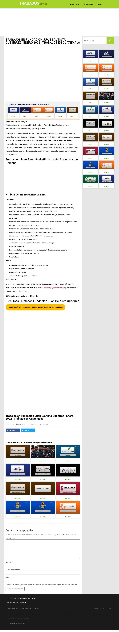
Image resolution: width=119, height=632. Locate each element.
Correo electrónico (13, 569)
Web (7, 577)
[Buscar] (110, 40)
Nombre (9, 562)
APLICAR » (90, 61)
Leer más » (18, 461)
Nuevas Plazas (13, 608)
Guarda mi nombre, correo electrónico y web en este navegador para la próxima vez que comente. (42, 584)
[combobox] (94, 40)
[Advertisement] (59, 22)
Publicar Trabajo (26, 608)
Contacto (36, 608)
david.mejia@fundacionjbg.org (55, 288)
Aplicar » (13, 116)
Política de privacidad (17, 623)
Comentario (10, 538)
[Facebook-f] (110, 620)
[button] (13, 430)
